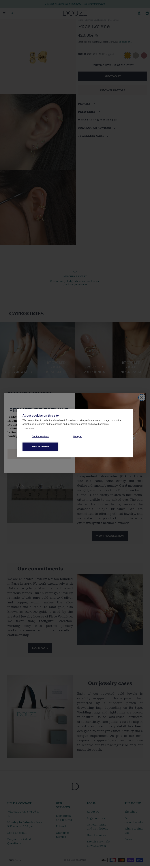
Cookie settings (40, 436)
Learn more (28, 428)
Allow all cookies (40, 446)
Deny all (77, 436)
